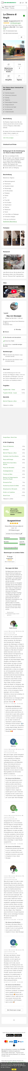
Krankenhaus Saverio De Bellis (11, 485)
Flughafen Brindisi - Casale (10, 393)
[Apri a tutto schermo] (23, 42)
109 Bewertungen (15, 23)
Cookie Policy (23, 1062)
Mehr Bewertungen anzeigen (14, 1010)
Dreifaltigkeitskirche (8, 471)
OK (14, 1069)
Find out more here (17, 1064)
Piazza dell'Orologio (8, 459)
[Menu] (26, 2)
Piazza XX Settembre (8, 446)
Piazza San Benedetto (8, 467)
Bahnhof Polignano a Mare (10, 401)
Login (22, 2)
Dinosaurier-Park (7, 482)
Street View (14, 437)
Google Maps (6, 437)
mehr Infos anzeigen (8, 138)
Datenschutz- (15, 1062)
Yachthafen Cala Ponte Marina (11, 456)
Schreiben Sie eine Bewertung (13, 533)
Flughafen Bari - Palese (9, 389)
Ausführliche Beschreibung (10, 221)
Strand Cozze (6, 495)
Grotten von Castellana (9, 492)
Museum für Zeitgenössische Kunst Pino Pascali (10, 478)
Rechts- (9, 1062)
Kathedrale (6, 449)
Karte (4, 28)
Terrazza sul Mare (7, 474)
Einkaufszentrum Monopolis (10, 489)
